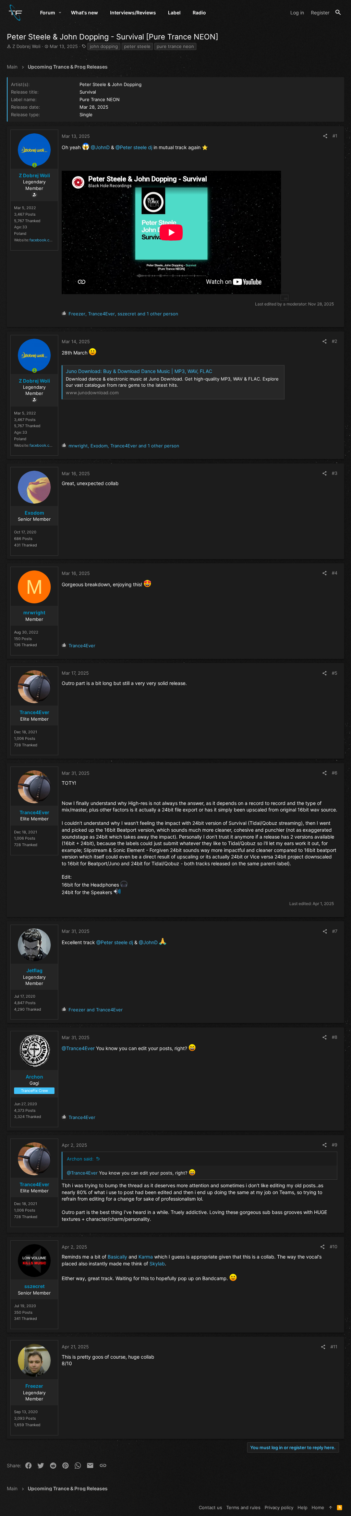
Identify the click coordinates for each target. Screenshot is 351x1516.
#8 (334, 1037)
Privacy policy (279, 1507)
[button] (60, 13)
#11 (333, 1346)
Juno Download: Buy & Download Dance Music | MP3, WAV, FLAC (139, 371)
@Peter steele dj (134, 147)
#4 (334, 573)
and (96, 1009)
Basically (117, 1257)
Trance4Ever (34, 712)
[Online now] (34, 165)
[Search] (338, 12)
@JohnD (100, 147)
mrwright (34, 612)
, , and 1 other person (123, 313)
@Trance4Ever (78, 1048)
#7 (334, 931)
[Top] (330, 1507)
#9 (334, 1144)
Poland (20, 233)
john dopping (104, 46)
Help (302, 1507)
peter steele (137, 46)
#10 (333, 1246)
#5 (334, 673)
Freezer (34, 1386)
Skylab (157, 1263)
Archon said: (80, 1159)
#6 (334, 772)
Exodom (34, 513)
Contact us (210, 1507)
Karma (145, 1257)
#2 (334, 341)
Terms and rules (243, 1507)
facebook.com (42, 240)
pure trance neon (175, 46)
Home (318, 1507)
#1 (334, 136)
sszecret (34, 1286)
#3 (334, 473)
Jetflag (34, 970)
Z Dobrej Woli (26, 46)
